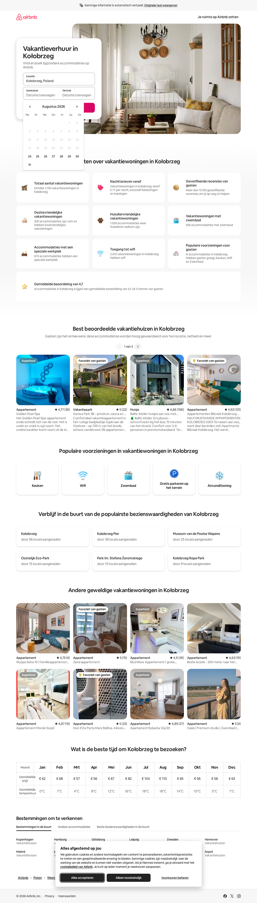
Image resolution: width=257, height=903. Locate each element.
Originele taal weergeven (160, 5)
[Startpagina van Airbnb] (26, 17)
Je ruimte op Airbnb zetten (218, 17)
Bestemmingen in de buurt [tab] (33, 827)
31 (29, 165)
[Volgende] (137, 346)
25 (37, 156)
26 (45, 156)
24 (29, 156)
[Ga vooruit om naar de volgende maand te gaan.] (77, 106)
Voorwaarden (67, 896)
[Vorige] (119, 346)
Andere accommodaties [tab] (74, 827)
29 (69, 156)
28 (61, 156)
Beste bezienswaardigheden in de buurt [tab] (123, 827)
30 (77, 156)
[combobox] (59, 80)
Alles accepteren (82, 878)
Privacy (49, 896)
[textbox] (41, 95)
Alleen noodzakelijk (129, 878)
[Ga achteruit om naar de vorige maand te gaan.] (30, 106)
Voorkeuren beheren (175, 878)
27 (53, 156)
